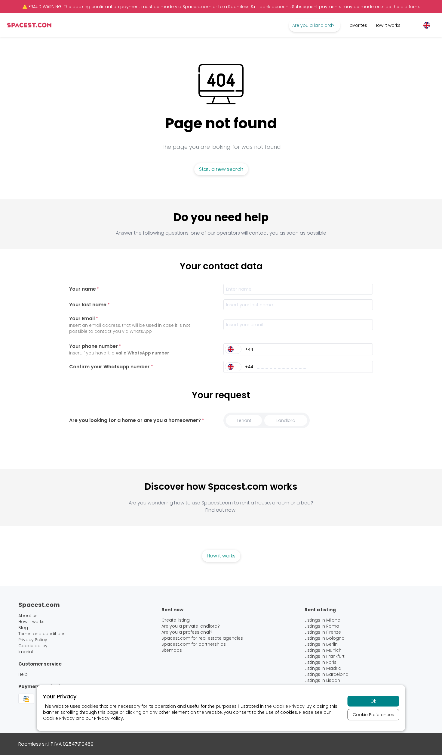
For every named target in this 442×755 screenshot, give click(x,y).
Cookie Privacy (289, 706)
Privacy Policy (108, 718)
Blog (23, 628)
